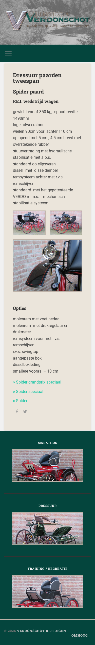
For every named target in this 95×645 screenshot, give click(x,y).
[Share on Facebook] (17, 412)
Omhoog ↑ (81, 635)
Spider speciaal (29, 391)
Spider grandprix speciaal (38, 382)
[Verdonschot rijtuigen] (47, 22)
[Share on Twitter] (25, 412)
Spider (21, 400)
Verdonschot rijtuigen (41, 631)
